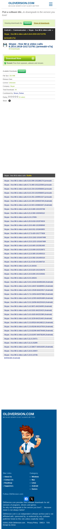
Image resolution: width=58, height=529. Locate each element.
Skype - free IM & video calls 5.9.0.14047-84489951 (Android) (28, 286)
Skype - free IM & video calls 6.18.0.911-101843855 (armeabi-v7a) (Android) (24, 230)
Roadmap (8, 483)
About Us (8, 477)
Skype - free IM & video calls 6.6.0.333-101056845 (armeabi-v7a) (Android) (28, 194)
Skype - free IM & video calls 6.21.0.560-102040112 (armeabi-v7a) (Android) (24, 214)
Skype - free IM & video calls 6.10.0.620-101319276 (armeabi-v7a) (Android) (24, 271)
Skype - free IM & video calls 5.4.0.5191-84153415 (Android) (28, 310)
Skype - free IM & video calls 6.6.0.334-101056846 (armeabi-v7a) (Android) (28, 190)
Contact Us (8, 480)
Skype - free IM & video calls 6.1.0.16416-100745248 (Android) (20, 267)
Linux (34, 483)
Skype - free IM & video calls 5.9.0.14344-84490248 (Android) (28, 282)
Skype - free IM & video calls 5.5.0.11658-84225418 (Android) (28, 302)
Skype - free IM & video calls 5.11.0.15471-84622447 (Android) (21, 340)
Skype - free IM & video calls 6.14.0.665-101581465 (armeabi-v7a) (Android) (24, 247)
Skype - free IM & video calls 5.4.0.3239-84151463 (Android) (28, 318)
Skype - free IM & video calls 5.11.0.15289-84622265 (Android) (21, 344)
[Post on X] (9, 101)
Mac (33, 480)
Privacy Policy (32, 523)
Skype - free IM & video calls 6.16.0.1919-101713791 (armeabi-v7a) (31, 45)
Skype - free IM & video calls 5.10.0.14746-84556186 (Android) (21, 356)
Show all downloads (41, 23)
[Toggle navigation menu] (51, 4)
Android (7, 30)
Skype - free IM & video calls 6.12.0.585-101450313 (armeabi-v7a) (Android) (24, 255)
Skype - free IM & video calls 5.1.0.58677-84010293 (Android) (28, 347)
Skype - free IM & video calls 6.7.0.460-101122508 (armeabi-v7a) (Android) (28, 186)
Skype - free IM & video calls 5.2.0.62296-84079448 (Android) (28, 331)
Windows (35, 477)
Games (34, 489)
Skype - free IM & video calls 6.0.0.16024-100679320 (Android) (20, 279)
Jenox (13, 525)
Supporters (8, 486)
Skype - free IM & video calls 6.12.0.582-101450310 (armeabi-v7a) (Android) (24, 259)
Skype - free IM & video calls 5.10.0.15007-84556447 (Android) (21, 352)
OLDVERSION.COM (21, 3)
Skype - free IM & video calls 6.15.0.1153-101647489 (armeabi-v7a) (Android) (25, 243)
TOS (48, 523)
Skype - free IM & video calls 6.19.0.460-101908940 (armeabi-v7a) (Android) (24, 226)
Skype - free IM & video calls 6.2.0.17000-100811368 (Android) (20, 218)
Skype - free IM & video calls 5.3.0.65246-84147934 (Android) (28, 327)
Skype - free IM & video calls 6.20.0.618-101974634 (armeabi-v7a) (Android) (24, 222)
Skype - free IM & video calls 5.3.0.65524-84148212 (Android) (28, 323)
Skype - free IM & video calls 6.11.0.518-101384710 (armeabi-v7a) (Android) (24, 263)
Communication (19, 30)
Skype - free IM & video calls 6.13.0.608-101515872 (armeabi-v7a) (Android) (24, 251)
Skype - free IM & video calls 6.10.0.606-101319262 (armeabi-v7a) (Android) (24, 275)
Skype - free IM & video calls (40, 30)
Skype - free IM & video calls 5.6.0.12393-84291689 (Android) (28, 298)
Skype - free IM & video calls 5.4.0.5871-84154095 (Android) (28, 306)
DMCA (42, 523)
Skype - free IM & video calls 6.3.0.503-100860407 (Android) (28, 205)
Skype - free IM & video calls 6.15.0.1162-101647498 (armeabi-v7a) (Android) (25, 239)
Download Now (13, 58)
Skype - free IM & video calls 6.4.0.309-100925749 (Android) (28, 201)
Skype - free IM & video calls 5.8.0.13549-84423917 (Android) (28, 290)
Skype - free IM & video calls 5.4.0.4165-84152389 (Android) (28, 314)
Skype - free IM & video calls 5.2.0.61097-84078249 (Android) (28, 335)
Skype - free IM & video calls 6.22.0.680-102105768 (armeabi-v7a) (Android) (24, 210)
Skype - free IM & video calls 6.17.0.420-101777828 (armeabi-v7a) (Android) (24, 234)
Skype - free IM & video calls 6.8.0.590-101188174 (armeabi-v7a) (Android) (28, 182)
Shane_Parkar (19, 93)
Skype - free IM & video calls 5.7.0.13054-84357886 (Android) (28, 294)
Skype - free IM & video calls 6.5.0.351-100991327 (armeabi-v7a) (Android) (28, 198)
